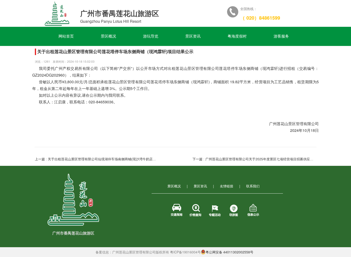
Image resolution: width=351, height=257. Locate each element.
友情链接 (226, 186)
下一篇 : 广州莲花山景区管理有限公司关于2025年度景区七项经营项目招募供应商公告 (254, 159)
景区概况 (110, 36)
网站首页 (68, 36)
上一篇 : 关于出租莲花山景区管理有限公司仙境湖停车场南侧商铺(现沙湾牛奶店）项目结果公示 (96, 159)
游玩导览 (152, 36)
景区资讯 (195, 36)
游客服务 (283, 36)
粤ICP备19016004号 (185, 252)
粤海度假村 (239, 36)
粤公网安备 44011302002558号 (229, 252)
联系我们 (253, 186)
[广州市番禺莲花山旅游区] (56, 13)
